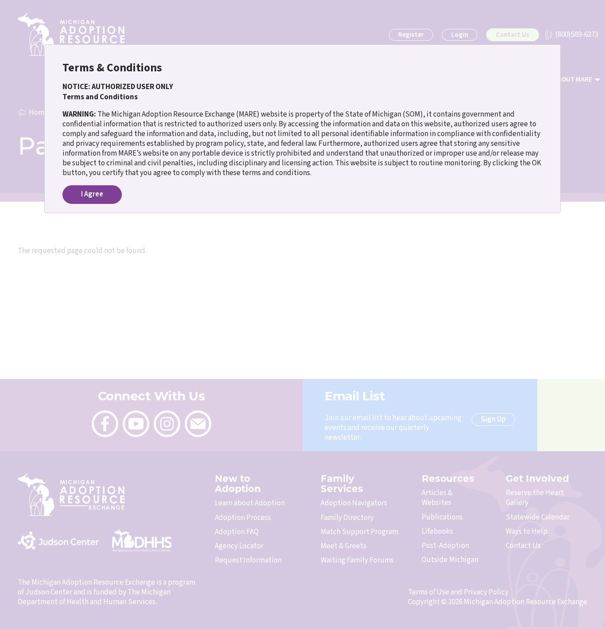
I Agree (92, 194)
